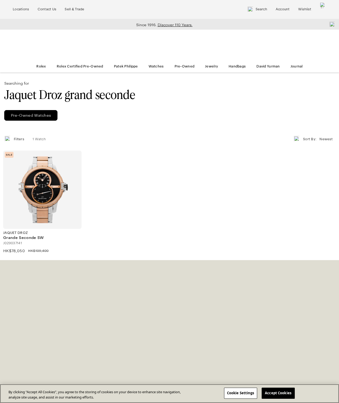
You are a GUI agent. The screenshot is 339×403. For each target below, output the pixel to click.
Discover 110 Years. (175, 25)
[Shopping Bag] (323, 9)
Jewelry (211, 66)
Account (283, 9)
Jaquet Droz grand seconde (69, 95)
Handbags (237, 66)
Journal (297, 66)
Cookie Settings (240, 393)
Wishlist (304, 9)
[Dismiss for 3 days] (330, 24)
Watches (156, 66)
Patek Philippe (126, 66)
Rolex (41, 66)
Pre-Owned (185, 66)
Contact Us (47, 9)
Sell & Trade (74, 9)
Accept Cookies (278, 393)
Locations (21, 9)
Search (261, 9)
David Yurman (268, 66)
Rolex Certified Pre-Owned (80, 66)
